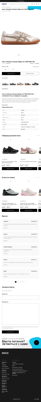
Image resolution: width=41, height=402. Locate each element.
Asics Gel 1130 (5, 374)
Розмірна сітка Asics (18, 364)
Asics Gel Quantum (4, 389)
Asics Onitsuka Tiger (4, 386)
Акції (13, 365)
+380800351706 (16, 399)
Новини (14, 362)
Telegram (36, 399)
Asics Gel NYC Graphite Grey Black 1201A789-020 (9, 162)
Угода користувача (17, 369)
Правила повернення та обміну (18, 373)
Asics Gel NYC (5, 368)
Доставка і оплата (17, 367)
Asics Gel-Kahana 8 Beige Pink (28, 161)
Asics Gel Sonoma (4, 381)
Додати (5, 159)
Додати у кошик (30, 73)
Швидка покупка (11, 73)
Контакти (14, 375)
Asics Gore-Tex (5, 392)
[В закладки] (37, 9)
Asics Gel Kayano (4, 383)
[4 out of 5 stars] (9, 290)
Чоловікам (5, 366)
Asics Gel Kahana (4, 370)
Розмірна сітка (36, 66)
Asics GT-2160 (5, 378)
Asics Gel (4, 372)
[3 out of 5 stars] (7, 290)
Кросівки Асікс (4, 363)
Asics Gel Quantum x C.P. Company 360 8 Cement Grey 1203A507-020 (9, 204)
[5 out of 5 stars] (11, 290)
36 (5, 69)
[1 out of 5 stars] (2, 290)
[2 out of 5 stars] (4, 290)
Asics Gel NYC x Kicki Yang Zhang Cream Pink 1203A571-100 (28, 204)
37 (12, 69)
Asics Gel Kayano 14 (4, 376)
